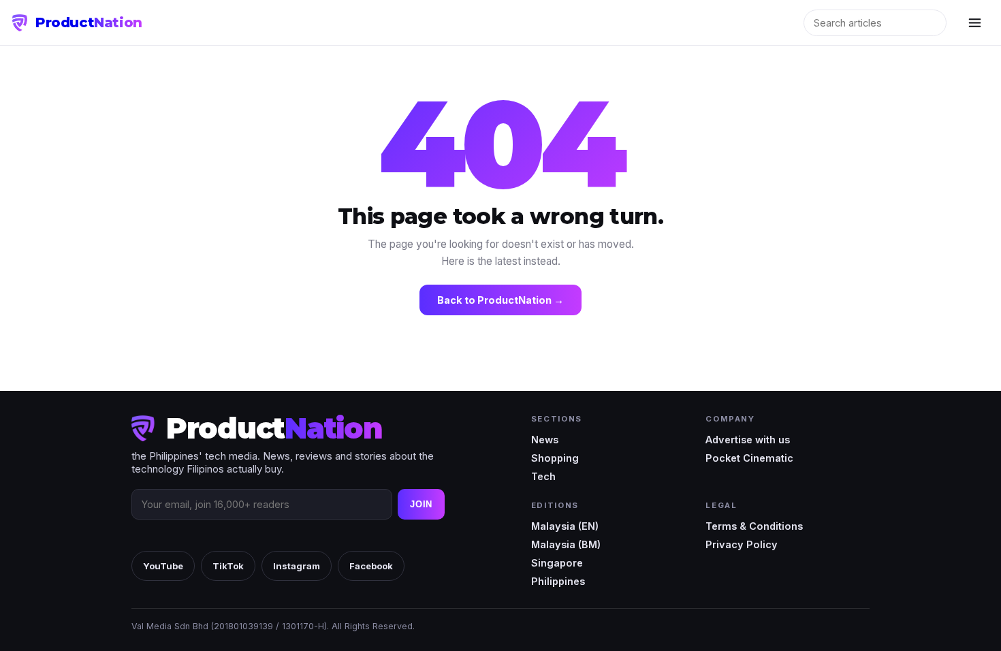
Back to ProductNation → (500, 300)
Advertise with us (747, 439)
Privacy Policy (741, 544)
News (544, 439)
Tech (543, 476)
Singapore (557, 563)
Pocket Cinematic (749, 458)
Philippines (558, 581)
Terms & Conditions (754, 526)
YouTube (163, 565)
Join (421, 504)
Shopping (555, 458)
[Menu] (974, 22)
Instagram (296, 565)
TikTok (228, 565)
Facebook (371, 565)
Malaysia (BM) (566, 544)
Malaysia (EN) (565, 526)
